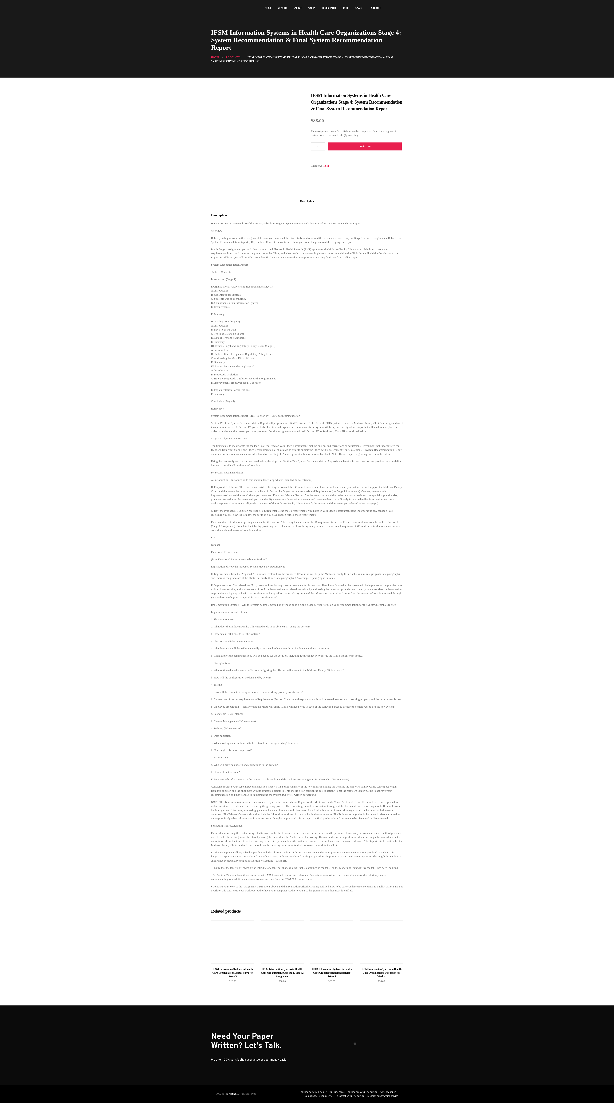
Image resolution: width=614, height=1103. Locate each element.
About (298, 8)
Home (268, 8)
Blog (345, 8)
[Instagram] (400, 8)
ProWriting (230, 1094)
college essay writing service (362, 1092)
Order (311, 8)
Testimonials (329, 8)
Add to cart (365, 146)
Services (282, 8)
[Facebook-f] (390, 8)
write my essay (337, 1092)
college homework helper (314, 1092)
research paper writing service (382, 1096)
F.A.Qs (358, 8)
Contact (376, 8)
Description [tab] (307, 201)
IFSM (326, 165)
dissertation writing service (350, 1096)
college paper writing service (319, 1096)
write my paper (388, 1092)
